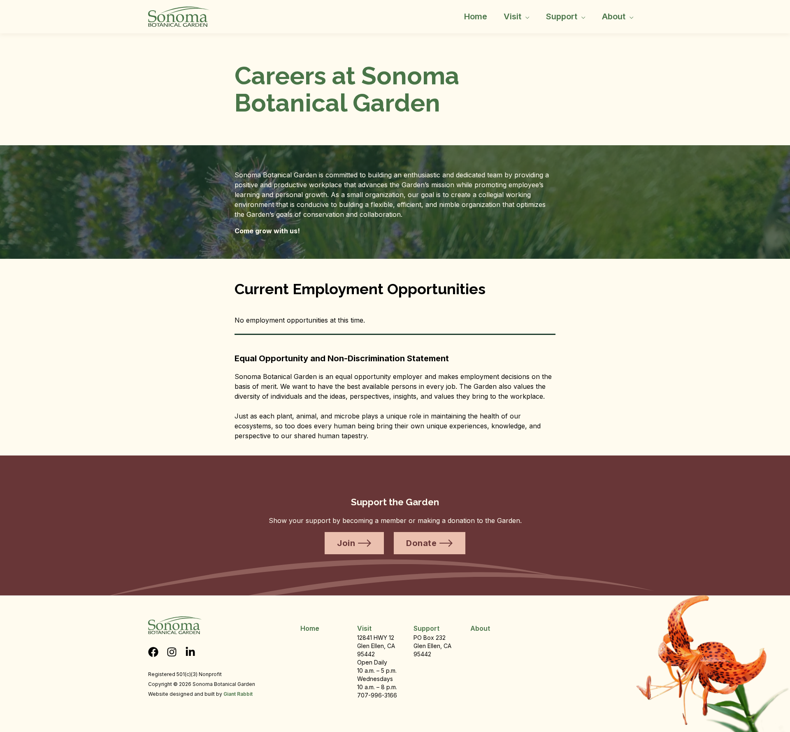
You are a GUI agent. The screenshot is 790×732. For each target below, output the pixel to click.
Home (475, 16)
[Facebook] (153, 652)
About (613, 16)
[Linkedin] (190, 652)
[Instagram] (172, 652)
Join (346, 543)
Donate (421, 543)
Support (561, 16)
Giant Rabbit (238, 694)
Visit (512, 16)
